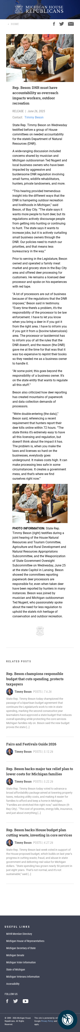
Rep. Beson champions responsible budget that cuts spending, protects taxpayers (34, 678)
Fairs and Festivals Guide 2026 (31, 744)
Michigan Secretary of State (21, 948)
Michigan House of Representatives (25, 941)
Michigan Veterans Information (23, 976)
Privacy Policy (47, 1021)
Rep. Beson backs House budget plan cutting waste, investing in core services (39, 832)
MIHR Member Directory (19, 933)
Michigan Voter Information (21, 962)
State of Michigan (15, 969)
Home (15, 24)
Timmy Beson (33, 117)
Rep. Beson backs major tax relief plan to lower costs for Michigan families (39, 771)
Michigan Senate (15, 955)
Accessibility (12, 983)
